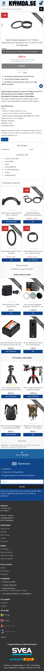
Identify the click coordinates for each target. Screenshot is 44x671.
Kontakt (3, 538)
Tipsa (5, 139)
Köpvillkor (4, 532)
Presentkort (4, 541)
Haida (25, 73)
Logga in (4, 637)
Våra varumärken (6, 552)
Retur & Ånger (5, 535)
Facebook (4, 603)
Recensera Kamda (7, 555)
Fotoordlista (5, 571)
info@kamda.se (6, 508)
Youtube (4, 606)
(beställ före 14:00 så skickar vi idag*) (14, 590)
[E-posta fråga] (41, 86)
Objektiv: (4, 49)
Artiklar (3, 568)
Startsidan (4, 445)
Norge (7, 620)
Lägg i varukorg (11, 221)
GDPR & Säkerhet (7, 559)
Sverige (7, 615)
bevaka (22, 66)
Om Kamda (5, 549)
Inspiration (4, 574)
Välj (32, 221)
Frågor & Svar (5, 528)
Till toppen (22, 455)
